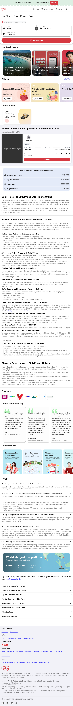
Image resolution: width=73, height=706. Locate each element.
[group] (17, 116)
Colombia (44, 651)
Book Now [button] (47, 159)
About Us (5, 632)
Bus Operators (32, 662)
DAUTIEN (39, 98)
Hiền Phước (28, 141)
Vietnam (36, 651)
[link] (16, 92)
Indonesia (10, 651)
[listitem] (5, 86)
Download (54, 2)
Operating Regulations (26, 638)
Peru (51, 651)
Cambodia (59, 651)
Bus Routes (21, 662)
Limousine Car (44, 662)
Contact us (14, 632)
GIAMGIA (68, 98)
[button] (19, 34)
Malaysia (28, 651)
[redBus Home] (4, 9)
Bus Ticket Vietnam (8, 662)
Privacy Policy (11, 638)
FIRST (9, 98)
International (6, 656)
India (3, 651)
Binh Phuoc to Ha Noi (13, 579)
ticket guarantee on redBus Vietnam (20, 311)
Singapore (19, 651)
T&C (3, 638)
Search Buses (38, 40)
